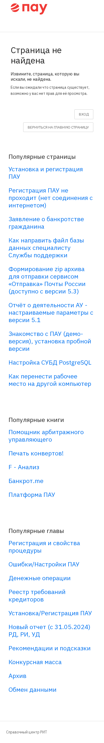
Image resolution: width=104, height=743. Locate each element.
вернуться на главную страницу (58, 127)
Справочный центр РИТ (26, 732)
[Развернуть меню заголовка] (94, 8)
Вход (84, 114)
